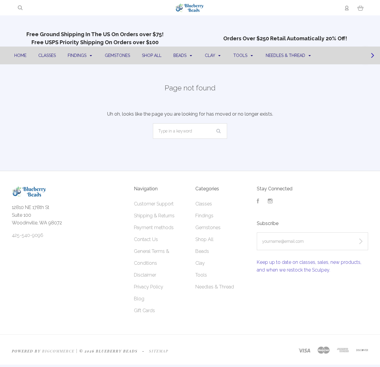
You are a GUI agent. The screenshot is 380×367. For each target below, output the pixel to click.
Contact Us (146, 239)
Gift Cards (144, 310)
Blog (139, 298)
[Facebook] (258, 202)
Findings (78, 55)
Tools (240, 55)
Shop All (152, 55)
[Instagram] (270, 202)
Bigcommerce (58, 351)
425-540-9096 (27, 235)
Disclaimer (145, 275)
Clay (210, 55)
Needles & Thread (286, 55)
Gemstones (117, 55)
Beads (180, 55)
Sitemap (158, 351)
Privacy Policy (148, 287)
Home (20, 55)
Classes (47, 55)
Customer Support (154, 204)
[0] (360, 8)
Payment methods (154, 227)
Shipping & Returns (154, 215)
